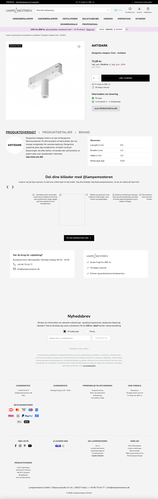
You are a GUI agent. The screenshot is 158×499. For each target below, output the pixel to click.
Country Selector (98, 456)
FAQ (23, 395)
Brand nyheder (135, 451)
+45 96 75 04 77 (24, 264)
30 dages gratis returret (134, 393)
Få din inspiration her (78, 238)
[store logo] (19, 10)
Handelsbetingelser (98, 451)
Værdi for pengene (23, 472)
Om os (97, 446)
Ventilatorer (70, 18)
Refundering (97, 395)
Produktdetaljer (57, 132)
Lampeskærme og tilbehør (31, 35)
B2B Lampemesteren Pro (135, 453)
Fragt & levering (97, 390)
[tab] (23, 132)
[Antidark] (104, 45)
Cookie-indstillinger (135, 448)
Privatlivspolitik (97, 453)
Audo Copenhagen (23, 467)
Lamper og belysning (13, 35)
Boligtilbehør (23, 475)
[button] (79, 46)
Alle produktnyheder (23, 477)
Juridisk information (97, 448)
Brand (84, 132)
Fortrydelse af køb (97, 398)
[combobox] (73, 10)
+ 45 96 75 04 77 (23, 390)
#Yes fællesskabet (134, 446)
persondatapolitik (89, 366)
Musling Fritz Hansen (23, 470)
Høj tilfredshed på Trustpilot (27, 2)
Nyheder (140, 18)
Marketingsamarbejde (134, 456)
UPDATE (110, 29)
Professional (90, 24)
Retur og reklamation (97, 393)
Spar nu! (90, 29)
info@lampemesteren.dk (28, 269)
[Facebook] (15, 446)
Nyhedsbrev (135, 390)
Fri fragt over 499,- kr (134, 395)
